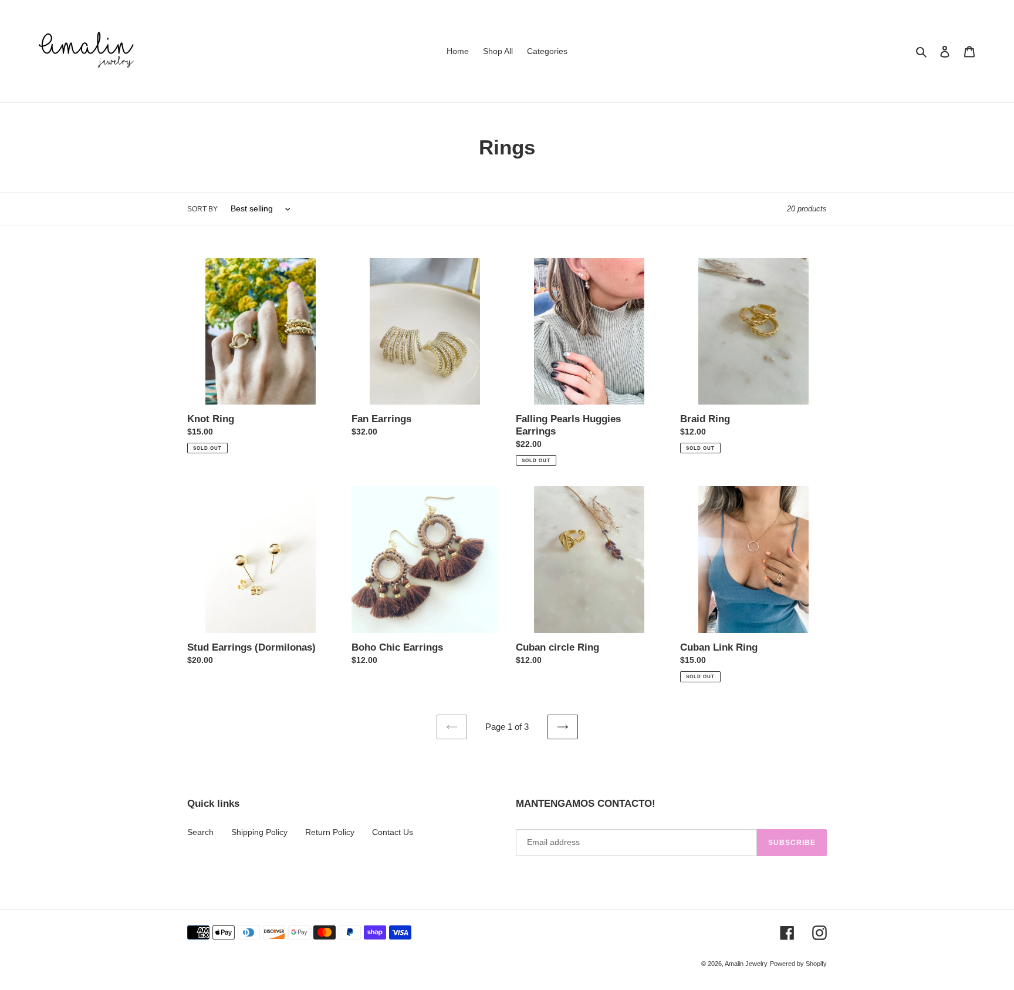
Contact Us (392, 832)
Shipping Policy (259, 832)
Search (200, 832)
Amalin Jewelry (746, 963)
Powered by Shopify (798, 963)
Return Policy (329, 832)
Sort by (202, 209)
